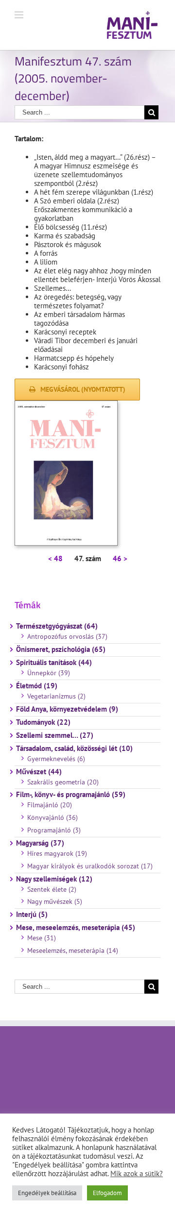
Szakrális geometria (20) (63, 782)
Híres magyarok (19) (57, 853)
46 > (120, 558)
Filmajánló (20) (49, 804)
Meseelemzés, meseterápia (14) (72, 950)
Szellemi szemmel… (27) (54, 735)
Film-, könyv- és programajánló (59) (70, 794)
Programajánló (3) (54, 830)
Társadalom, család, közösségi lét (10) (74, 748)
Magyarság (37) (40, 843)
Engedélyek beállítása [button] (47, 1193)
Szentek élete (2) (51, 889)
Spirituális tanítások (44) (54, 662)
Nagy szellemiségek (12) (54, 879)
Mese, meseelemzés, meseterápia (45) (75, 927)
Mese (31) (41, 937)
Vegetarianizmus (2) (56, 696)
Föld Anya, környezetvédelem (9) (67, 709)
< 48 (55, 558)
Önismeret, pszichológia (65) (60, 649)
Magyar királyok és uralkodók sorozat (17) (90, 866)
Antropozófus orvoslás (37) (67, 636)
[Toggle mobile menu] (20, 15)
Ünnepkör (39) (48, 672)
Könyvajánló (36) (52, 817)
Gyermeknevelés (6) (56, 758)
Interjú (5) (32, 914)
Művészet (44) (39, 771)
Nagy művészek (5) (54, 901)
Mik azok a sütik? (136, 1173)
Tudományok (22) (43, 722)
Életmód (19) (36, 686)
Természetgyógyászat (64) (57, 626)
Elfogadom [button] (107, 1193)
